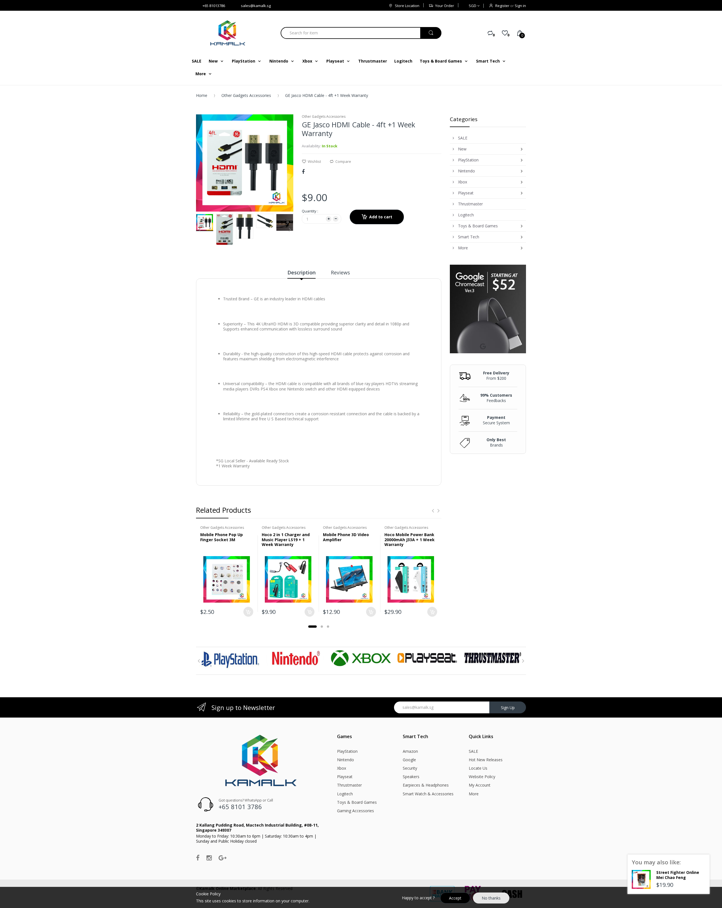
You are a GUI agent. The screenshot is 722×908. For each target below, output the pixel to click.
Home (201, 95)
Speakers (411, 776)
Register (502, 5)
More (474, 793)
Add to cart (380, 216)
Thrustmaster (349, 785)
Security (410, 768)
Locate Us (478, 768)
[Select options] (309, 612)
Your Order (444, 5)
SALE (473, 751)
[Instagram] (209, 858)
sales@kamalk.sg (256, 5)
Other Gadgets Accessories (246, 95)
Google (409, 759)
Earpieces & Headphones (426, 785)
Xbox (341, 768)
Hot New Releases (486, 759)
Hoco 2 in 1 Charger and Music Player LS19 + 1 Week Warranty (286, 539)
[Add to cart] (248, 612)
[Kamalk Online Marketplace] (228, 33)
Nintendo (345, 759)
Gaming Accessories (355, 810)
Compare (343, 161)
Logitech (345, 793)
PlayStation (347, 751)
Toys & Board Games (357, 802)
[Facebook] (303, 172)
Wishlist (314, 161)
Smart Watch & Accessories (428, 793)
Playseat (345, 776)
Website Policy (482, 776)
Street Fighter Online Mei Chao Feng (677, 875)
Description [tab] (301, 272)
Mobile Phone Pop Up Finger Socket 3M (221, 537)
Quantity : (310, 211)
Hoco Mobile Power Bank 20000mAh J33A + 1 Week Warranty (409, 539)
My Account (479, 785)
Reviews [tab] (340, 272)
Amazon (410, 751)
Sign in (520, 5)
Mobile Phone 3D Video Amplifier (346, 537)
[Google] (222, 858)
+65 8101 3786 (240, 806)
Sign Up (508, 707)
